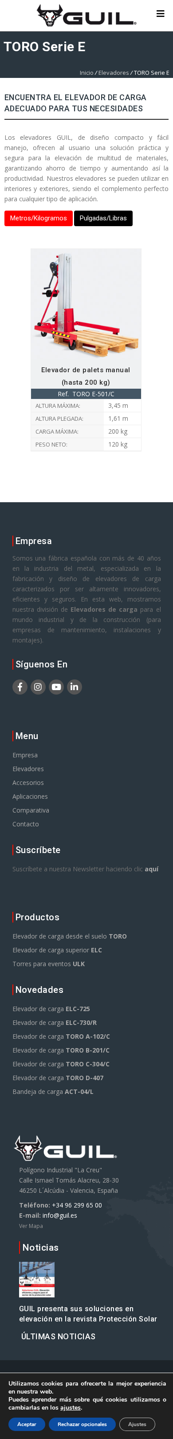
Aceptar (26, 1424)
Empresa (25, 755)
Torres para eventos (48, 963)
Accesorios (28, 782)
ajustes (70, 1408)
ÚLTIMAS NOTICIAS (58, 1336)
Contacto (25, 824)
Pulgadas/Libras (103, 218)
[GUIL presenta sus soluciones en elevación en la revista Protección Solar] (37, 1292)
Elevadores (113, 73)
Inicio (87, 73)
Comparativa (30, 810)
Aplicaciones (30, 796)
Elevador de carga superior (57, 950)
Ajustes (137, 1424)
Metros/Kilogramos (38, 218)
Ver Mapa (31, 1226)
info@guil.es (60, 1215)
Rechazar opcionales (82, 1424)
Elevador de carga (51, 1008)
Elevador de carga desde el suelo (69, 936)
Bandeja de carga (53, 1091)
